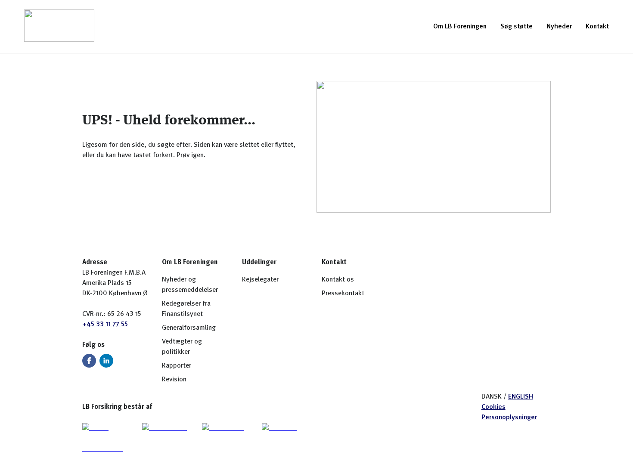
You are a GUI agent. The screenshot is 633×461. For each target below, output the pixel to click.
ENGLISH (520, 396)
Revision (174, 379)
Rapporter (176, 365)
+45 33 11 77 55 (105, 324)
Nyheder (559, 26)
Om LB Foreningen (460, 26)
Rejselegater (260, 279)
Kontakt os (338, 279)
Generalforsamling (189, 328)
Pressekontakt (343, 293)
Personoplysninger (509, 417)
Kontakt (597, 26)
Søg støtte (516, 26)
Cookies (493, 407)
